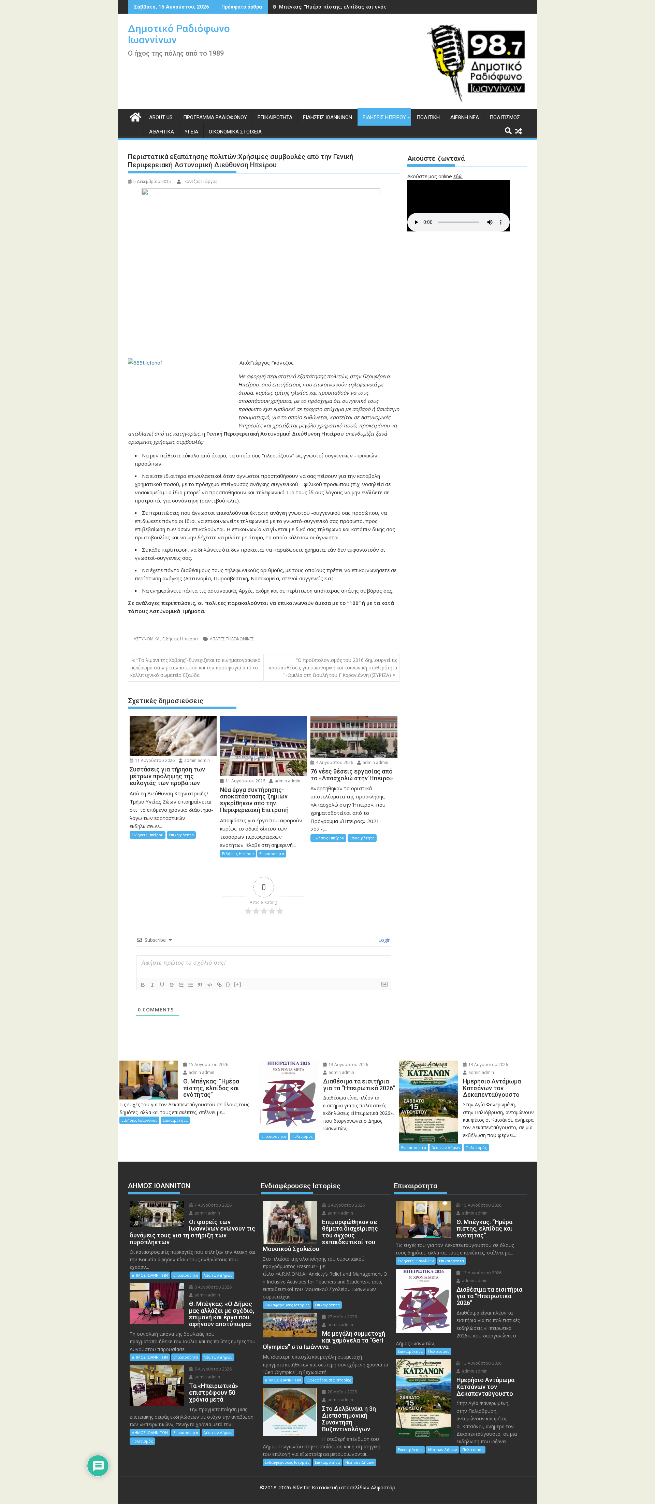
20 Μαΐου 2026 (341, 1392)
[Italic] (152, 985)
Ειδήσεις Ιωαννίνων (327, 117)
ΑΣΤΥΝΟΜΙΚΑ (147, 639)
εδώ (458, 176)
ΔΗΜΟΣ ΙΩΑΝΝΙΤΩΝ (150, 1275)
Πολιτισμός (505, 117)
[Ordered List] (181, 985)
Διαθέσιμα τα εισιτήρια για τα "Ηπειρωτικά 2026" (335, 6)
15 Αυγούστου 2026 (208, 1064)
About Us (161, 117)
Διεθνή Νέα (464, 117)
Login (384, 940)
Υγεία (191, 132)
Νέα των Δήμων (446, 1147)
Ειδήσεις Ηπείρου (384, 117)
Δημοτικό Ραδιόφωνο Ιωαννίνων (179, 34)
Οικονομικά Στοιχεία (235, 132)
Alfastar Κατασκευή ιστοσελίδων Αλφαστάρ (343, 1487)
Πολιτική (428, 117)
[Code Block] (210, 985)
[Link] (219, 985)
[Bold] (143, 985)
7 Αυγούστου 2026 (212, 1205)
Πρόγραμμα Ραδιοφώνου (215, 117)
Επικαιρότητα (275, 117)
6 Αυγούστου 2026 (212, 1287)
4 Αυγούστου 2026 (334, 762)
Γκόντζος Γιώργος (200, 181)
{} (228, 984)
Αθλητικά (161, 132)
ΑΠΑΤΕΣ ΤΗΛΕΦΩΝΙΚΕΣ (232, 639)
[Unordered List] (190, 985)
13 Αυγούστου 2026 (348, 1064)
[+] (238, 984)
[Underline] (162, 985)
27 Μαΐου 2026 (341, 1317)
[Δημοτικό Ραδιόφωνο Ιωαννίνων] (135, 116)
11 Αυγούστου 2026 (154, 760)
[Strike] (171, 985)
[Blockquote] (200, 985)
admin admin (196, 760)
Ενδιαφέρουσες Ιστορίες (287, 1304)
